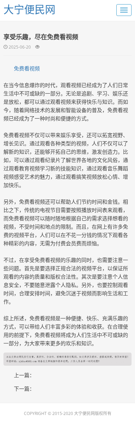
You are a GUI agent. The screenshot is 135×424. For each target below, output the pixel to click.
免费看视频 (27, 68)
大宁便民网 (29, 9)
